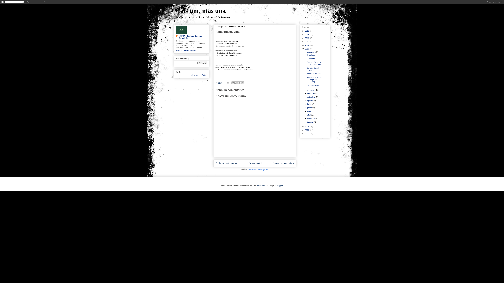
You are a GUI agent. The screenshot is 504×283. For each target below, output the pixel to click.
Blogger (279, 186)
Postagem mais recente (226, 163)
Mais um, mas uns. (200, 10)
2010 (307, 49)
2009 (307, 126)
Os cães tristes (313, 85)
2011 (307, 45)
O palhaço (311, 55)
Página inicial (255, 163)
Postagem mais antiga (283, 163)
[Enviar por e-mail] (232, 82)
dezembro (311, 52)
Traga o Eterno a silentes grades (314, 63)
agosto (310, 101)
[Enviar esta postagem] (228, 83)
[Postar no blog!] (235, 82)
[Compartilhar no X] (237, 82)
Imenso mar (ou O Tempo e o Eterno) (314, 79)
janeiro (310, 122)
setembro (311, 97)
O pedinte (311, 59)
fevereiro (311, 118)
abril (309, 115)
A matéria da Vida (314, 74)
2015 (307, 31)
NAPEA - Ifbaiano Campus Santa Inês (190, 37)
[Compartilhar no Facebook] (240, 82)
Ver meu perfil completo (186, 50)
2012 (307, 42)
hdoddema (261, 186)
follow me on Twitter (199, 75)
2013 (307, 38)
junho (309, 108)
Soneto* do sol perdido (313, 69)
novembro (311, 90)
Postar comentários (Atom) (258, 170)
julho (309, 104)
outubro (310, 93)
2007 (307, 134)
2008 (307, 130)
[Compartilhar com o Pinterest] (242, 82)
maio (309, 111)
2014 (307, 35)
